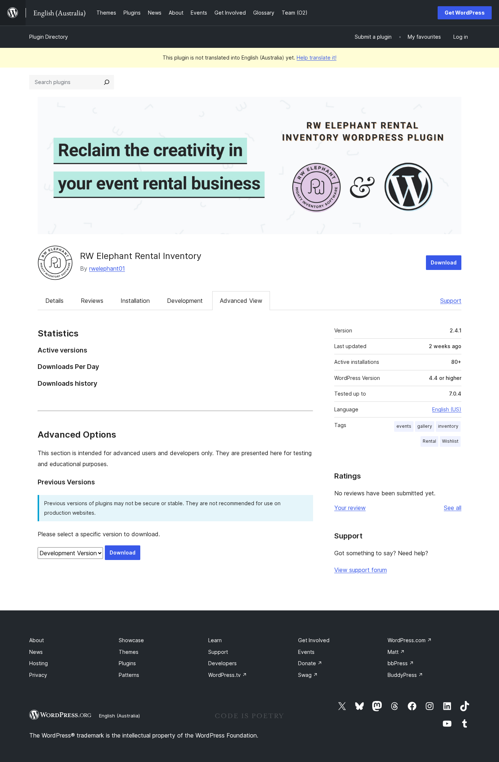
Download (444, 262)
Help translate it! (316, 57)
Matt (396, 652)
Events (306, 652)
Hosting (38, 663)
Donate (310, 663)
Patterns (129, 675)
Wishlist (450, 441)
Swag (308, 675)
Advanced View (241, 300)
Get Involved (314, 640)
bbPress (401, 663)
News (36, 652)
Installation (135, 300)
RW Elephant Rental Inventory (140, 256)
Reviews (92, 300)
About (36, 640)
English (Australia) (119, 716)
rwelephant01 (107, 268)
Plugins (127, 663)
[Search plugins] (106, 82)
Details (54, 300)
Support (450, 300)
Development (185, 300)
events (403, 426)
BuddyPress (405, 675)
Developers (222, 663)
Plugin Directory (48, 37)
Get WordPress (465, 12)
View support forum (360, 570)
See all (452, 507)
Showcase (131, 640)
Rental (429, 441)
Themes (128, 652)
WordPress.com (410, 640)
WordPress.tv (227, 675)
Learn (215, 640)
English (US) (446, 409)
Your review (350, 507)
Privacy (38, 675)
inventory (448, 426)
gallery (424, 426)
